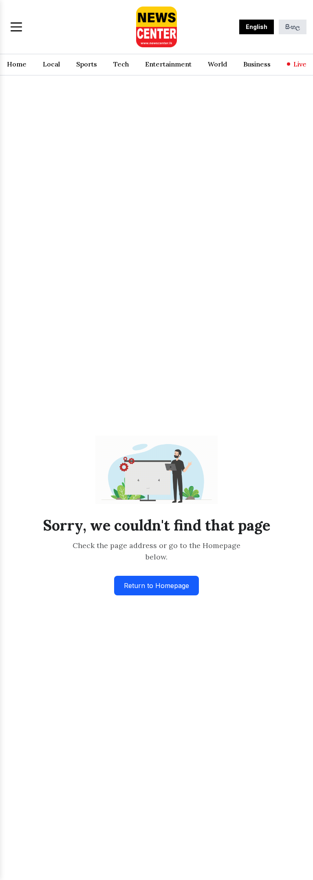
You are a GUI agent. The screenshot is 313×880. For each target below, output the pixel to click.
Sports (86, 64)
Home (16, 64)
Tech (121, 64)
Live (299, 64)
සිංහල (292, 26)
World (217, 64)
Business (257, 64)
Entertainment (168, 64)
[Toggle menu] (16, 27)
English (256, 26)
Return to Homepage (156, 586)
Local (51, 64)
